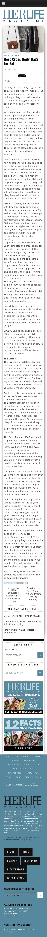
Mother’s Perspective (23, 769)
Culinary (37, 756)
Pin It (7, 80)
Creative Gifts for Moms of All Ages (23, 616)
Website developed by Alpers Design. (17, 839)
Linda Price (12, 69)
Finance (15, 760)
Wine (18, 777)
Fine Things (12, 55)
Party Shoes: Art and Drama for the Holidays (34, 595)
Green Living (13, 764)
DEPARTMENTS (10, 650)
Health (27, 764)
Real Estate (33, 773)
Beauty (9, 756)
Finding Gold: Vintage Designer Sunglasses (20, 631)
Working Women (33, 777)
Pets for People (16, 773)
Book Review (23, 756)
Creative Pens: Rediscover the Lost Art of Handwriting (22, 623)
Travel (9, 777)
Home (37, 764)
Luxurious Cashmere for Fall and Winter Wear (13, 597)
